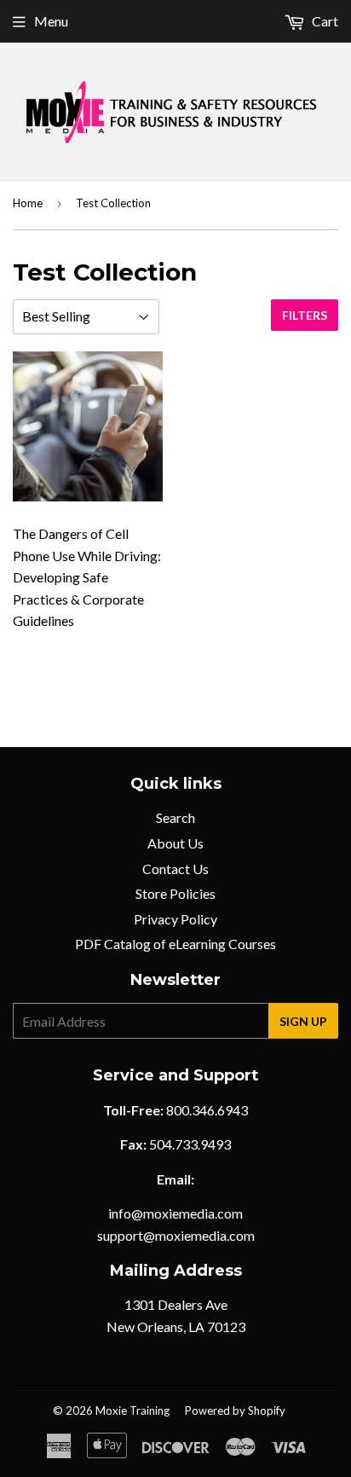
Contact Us (175, 868)
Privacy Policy (175, 919)
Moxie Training (132, 1410)
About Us (175, 843)
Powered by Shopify (235, 1410)
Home (28, 203)
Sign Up (303, 1021)
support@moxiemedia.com (176, 1235)
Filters (304, 315)
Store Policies (175, 893)
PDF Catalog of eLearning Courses (175, 943)
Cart (323, 21)
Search (175, 817)
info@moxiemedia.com (175, 1213)
